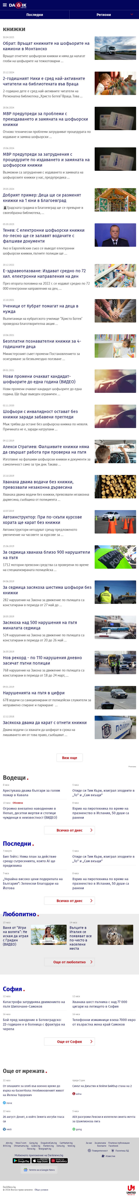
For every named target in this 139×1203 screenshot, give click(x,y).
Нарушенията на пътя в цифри (34, 692)
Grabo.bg (35, 1145)
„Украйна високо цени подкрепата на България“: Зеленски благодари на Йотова (33, 883)
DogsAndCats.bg (49, 1142)
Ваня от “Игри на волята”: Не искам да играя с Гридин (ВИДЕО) (15, 935)
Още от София (69, 1041)
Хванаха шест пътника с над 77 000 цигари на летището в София (99, 1004)
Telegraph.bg (44, 1148)
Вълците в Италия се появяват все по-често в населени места (81, 938)
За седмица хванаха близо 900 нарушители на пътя (46, 555)
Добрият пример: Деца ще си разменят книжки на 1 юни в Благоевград (42, 198)
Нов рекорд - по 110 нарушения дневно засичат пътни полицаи (42, 660)
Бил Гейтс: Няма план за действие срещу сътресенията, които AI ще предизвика (29, 861)
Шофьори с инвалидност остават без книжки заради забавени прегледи (40, 414)
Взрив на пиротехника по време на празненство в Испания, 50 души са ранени (100, 813)
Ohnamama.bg (21, 1145)
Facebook (113, 1145)
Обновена (18, 802)
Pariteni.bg (48, 1145)
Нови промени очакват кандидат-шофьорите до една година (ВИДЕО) (39, 379)
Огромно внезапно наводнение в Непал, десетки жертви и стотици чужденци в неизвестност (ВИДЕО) (30, 813)
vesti (9, 1129)
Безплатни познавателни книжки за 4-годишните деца (42, 344)
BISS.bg (7, 1145)
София (12, 989)
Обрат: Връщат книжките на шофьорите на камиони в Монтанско (46, 46)
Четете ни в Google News (42, 1169)
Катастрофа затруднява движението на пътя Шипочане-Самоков (34, 1004)
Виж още (69, 758)
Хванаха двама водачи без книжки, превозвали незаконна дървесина (38, 484)
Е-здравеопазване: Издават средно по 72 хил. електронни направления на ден (44, 273)
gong (79, 1129)
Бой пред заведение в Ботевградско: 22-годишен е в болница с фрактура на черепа (34, 1024)
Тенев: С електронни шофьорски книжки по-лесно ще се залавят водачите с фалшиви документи (44, 236)
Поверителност (100, 1150)
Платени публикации (119, 1142)
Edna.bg (61, 1145)
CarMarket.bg (66, 1142)
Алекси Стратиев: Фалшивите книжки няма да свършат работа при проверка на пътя (46, 449)
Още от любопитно (69, 962)
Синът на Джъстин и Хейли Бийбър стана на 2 (102, 1086)
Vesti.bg (71, 1145)
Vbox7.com (20, 1142)
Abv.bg (9, 1142)
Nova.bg (31, 1148)
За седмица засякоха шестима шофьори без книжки (47, 590)
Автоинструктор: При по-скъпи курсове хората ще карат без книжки (42, 519)
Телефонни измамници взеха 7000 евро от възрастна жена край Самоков (104, 1022)
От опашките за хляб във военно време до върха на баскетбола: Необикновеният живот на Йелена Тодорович (33, 1090)
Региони (104, 15)
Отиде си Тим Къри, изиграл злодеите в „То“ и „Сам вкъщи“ (103, 792)
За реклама (100, 1142)
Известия (110, 1156)
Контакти (101, 1145)
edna (78, 1093)
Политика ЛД (122, 1150)
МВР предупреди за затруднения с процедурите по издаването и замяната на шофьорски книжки (46, 160)
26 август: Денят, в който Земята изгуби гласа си (33, 1119)
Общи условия (41, 1189)
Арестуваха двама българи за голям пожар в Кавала (31, 792)
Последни (34, 15)
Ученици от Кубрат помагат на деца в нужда (40, 308)
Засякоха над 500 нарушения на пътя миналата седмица (40, 625)
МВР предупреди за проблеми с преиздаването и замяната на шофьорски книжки (45, 119)
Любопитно (19, 914)
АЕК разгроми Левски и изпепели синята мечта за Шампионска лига (103, 1119)
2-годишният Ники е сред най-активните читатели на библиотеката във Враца (44, 81)
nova (9, 1103)
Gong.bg (33, 1142)
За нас (89, 1142)
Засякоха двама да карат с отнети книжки (45, 722)
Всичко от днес (70, 830)
